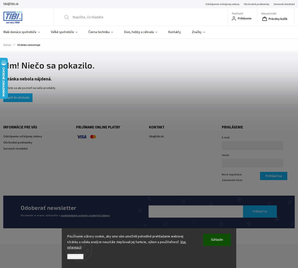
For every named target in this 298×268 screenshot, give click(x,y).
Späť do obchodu (18, 98)
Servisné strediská (284, 4)
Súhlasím (217, 239)
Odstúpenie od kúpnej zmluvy (222, 4)
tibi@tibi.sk (156, 136)
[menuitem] (24, 32)
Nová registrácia (232, 174)
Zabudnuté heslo (232, 180)
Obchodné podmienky (256, 4)
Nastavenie (75, 256)
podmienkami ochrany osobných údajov (85, 215)
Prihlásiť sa (260, 211)
